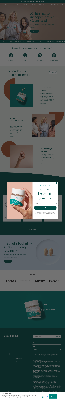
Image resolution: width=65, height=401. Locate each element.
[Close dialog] (56, 183)
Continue (45, 208)
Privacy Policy (19, 397)
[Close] (63, 396)
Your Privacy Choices (42, 396)
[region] (32, 396)
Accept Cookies (52, 396)
